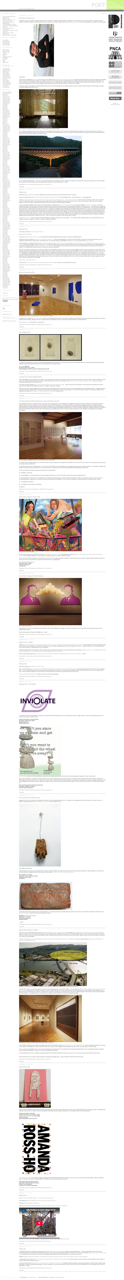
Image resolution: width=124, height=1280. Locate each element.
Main (104, 13)
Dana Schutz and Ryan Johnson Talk (8, 29)
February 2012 (6, 194)
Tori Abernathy (6, 68)
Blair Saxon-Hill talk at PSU (9, 20)
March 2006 (5, 277)
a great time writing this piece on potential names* (53, 932)
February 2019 (6, 96)
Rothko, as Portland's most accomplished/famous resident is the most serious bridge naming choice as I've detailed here (47, 939)
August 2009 (6, 229)
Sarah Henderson (7, 77)
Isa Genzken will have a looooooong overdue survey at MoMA (42, 262)
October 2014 (6, 157)
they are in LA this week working (66, 205)
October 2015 (6, 143)
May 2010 (5, 219)
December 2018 (6, 99)
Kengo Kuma (35, 79)
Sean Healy (74, 240)
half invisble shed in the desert (31, 236)
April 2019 (5, 94)
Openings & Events (7, 56)
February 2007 (6, 264)
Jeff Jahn (5, 79)
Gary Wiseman (6, 87)
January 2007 (6, 265)
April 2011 (5, 206)
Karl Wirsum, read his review (36, 666)
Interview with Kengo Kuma (9, 16)
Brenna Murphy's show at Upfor (42, 801)
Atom (4, 307)
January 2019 (6, 98)
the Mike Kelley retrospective (32, 1203)
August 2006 (6, 271)
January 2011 (6, 209)
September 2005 (6, 284)
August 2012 (6, 187)
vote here (32, 940)
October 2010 (6, 213)
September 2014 (6, 158)
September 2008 (6, 242)
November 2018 (6, 100)
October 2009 (6, 227)
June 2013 (5, 176)
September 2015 (6, 144)
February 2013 (6, 180)
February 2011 (6, 208)
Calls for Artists (6, 50)
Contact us (5, 293)
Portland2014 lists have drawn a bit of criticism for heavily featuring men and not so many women (58, 653)
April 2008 (5, 248)
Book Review (6, 49)
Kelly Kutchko (6, 80)
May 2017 (5, 121)
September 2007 (6, 256)
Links (4, 61)
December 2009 (6, 224)
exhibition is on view (26, 322)
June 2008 (5, 245)
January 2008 (6, 251)
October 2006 (6, 269)
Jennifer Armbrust (31, 1277)
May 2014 (5, 163)
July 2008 (5, 244)
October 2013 (6, 171)
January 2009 (6, 237)
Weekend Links (6, 18)
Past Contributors (7, 93)
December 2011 (6, 197)
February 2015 (6, 152)
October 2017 (6, 115)
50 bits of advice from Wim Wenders (27, 674)
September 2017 (6, 116)
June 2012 (5, 190)
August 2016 (6, 131)
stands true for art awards (56, 651)
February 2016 (6, 138)
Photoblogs (5, 57)
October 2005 (6, 283)
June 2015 (5, 148)
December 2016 (6, 127)
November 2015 (6, 142)
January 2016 (6, 139)
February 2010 (6, 222)
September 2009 (6, 228)
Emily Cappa (6, 72)
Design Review (6, 52)
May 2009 (5, 233)
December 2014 (6, 155)
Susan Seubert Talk (7, 21)
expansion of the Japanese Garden (63, 79)
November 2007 (6, 254)
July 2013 (5, 174)
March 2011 (5, 207)
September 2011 (6, 200)
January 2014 (6, 167)
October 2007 (6, 255)
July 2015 (5, 146)
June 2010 (5, 218)
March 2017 (5, 123)
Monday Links (6, 34)
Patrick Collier (6, 73)
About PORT (6, 62)
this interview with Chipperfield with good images (81, 380)
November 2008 (6, 240)
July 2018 (5, 105)
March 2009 (5, 235)
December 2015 (6, 141)
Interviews (5, 54)
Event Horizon (6, 42)
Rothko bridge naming (54, 1251)
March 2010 (5, 221)
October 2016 (6, 129)
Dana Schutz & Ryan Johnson (26, 562)
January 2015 (6, 153)
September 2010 (6, 214)
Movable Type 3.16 (7, 314)
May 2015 (5, 149)
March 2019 (5, 95)
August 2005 (6, 285)
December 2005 (6, 280)
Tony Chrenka (22, 776)
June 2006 (5, 273)
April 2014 (5, 164)
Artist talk (21, 366)
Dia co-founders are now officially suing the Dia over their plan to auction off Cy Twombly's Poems (53, 669)
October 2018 (6, 101)
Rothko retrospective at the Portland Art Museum (73, 1045)
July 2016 (5, 132)
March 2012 (5, 193)
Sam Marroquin (6, 41)
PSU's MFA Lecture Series (25, 1177)
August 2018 (6, 103)
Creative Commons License (9, 321)
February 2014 (6, 166)
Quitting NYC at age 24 (24, 217)
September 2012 (6, 186)
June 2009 (5, 231)
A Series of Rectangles (30, 915)
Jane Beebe (5, 40)
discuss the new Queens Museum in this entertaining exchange (49, 384)
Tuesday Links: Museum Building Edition (8, 23)
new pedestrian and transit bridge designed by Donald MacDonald (88, 932)
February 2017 (6, 124)
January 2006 (6, 279)
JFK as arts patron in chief (36, 231)
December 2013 (6, 169)
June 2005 (5, 287)
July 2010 (5, 216)
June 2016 (5, 134)
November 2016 (6, 128)
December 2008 (6, 238)
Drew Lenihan (6, 81)
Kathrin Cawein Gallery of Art (26, 1116)
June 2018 (5, 106)
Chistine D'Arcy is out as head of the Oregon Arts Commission (46, 1263)
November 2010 (6, 212)
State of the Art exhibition (91, 205)
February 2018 (6, 110)
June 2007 (5, 259)
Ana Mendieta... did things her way (27, 259)
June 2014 (5, 162)
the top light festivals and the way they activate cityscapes (41, 1200)
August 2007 (6, 257)
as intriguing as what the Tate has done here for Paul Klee (53, 1205)
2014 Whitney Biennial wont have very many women (58, 243)
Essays (4, 53)
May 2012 (5, 191)
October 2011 (6, 199)
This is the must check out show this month (63, 872)
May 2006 (5, 275)
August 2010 (6, 215)
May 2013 (5, 177)
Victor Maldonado (7, 82)
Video (4, 60)
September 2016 (6, 130)
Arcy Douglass (6, 74)
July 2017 (5, 118)
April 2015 (5, 150)
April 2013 (5, 178)
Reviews (5, 59)
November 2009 (6, 226)
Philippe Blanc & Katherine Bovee (56, 1277)
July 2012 (5, 188)
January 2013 (6, 181)
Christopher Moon (7, 83)
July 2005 (5, 286)
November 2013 (6, 170)
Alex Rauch (5, 86)
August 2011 (5, 201)
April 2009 (5, 234)
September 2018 (6, 102)
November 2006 (6, 268)
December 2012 (6, 183)
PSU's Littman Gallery (38, 318)
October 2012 (6, 185)
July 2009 (5, 230)
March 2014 (5, 165)
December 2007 (6, 252)
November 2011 (6, 198)
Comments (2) (47, 1059)
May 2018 (5, 107)
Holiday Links (6, 17)
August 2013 (6, 173)
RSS (4, 309)
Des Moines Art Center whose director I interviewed (44, 391)
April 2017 (5, 122)
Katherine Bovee (6, 70)
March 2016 (5, 137)
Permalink (21, 186)
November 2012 (6, 184)
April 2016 (5, 136)
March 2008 (5, 249)
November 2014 (6, 156)
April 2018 (5, 108)
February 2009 (6, 236)
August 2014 (6, 159)
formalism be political (26, 234)
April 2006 (5, 276)
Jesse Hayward (6, 76)
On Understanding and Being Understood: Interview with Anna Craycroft (10, 26)
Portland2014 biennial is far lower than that (43, 245)
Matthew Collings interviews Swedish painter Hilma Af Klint (44, 197)
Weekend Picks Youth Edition (9, 35)
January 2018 (6, 112)
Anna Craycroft (89, 240)
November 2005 (6, 282)
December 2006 (6, 266)
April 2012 (5, 192)
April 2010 (5, 220)
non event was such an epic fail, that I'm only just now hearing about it (51, 1259)
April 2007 (5, 262)
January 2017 (6, 125)
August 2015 (6, 145)
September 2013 (6, 172)
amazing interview (31, 194)
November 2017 (6, 114)
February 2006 (6, 278)
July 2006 (5, 272)
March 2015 (5, 151)
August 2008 (6, 243)
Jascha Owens (6, 84)
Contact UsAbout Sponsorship (115, 104)
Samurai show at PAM (75, 22)
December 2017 (6, 113)
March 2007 (5, 263)
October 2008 (6, 241)
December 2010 (6, 211)
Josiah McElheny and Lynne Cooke (52, 554)
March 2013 (5, 179)
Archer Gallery (65, 1238)
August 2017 (6, 117)
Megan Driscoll (6, 75)
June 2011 (5, 204)
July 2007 (5, 258)
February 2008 (6, 250)
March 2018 (5, 109)
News (4, 55)
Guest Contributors (7, 92)
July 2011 (5, 202)
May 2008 (5, 247)
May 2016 (5, 135)
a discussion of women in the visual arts (43, 239)
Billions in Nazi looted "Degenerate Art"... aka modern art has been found (36, 1198)
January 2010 (6, 223)
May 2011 (5, 205)
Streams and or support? (8, 32)
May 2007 (5, 261)
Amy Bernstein (6, 69)
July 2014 (5, 160)
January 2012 (6, 195)
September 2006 (6, 270)
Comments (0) (48, 184)
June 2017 (5, 120)
